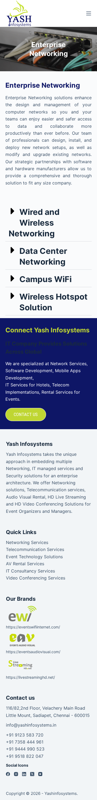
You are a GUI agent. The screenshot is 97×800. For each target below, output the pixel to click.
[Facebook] (8, 774)
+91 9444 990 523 (25, 749)
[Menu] (88, 13)
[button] (48, 221)
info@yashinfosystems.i (30, 725)
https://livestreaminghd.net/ (30, 677)
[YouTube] (40, 774)
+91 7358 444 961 (24, 742)
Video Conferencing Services (35, 578)
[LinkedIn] (24, 774)
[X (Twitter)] (32, 774)
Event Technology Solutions (34, 556)
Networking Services (27, 542)
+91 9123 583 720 (24, 735)
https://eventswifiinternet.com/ (33, 627)
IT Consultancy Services (30, 571)
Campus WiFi (45, 279)
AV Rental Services (25, 563)
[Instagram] (16, 774)
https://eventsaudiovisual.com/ (33, 651)
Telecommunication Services (35, 549)
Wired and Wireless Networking (34, 222)
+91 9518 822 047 (24, 756)
